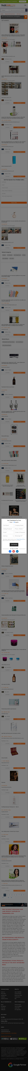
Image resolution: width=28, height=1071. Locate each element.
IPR (23, 539)
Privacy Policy (19, 539)
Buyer (11, 522)
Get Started (14, 544)
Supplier (17, 522)
